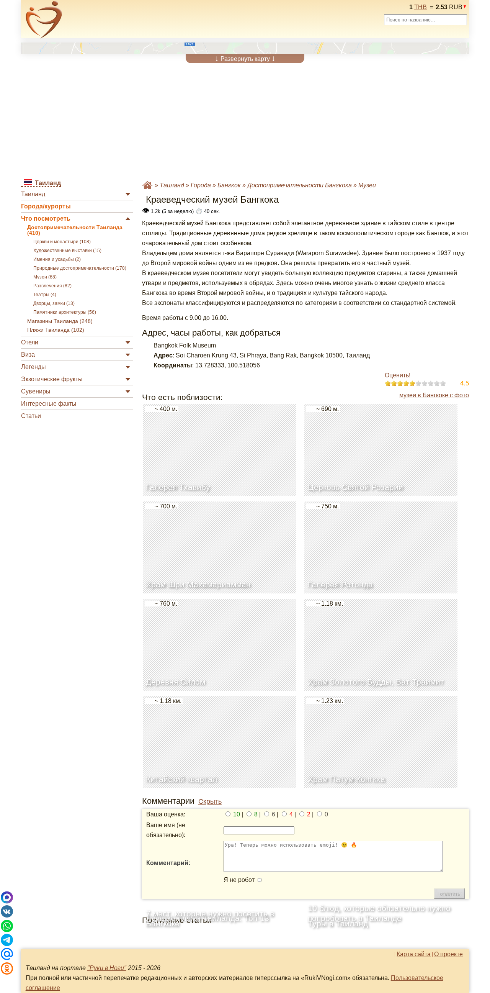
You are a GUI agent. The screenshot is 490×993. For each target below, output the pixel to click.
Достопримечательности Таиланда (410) (74, 230)
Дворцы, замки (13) (54, 303)
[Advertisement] (245, 120)
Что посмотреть (45, 218)
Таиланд (33, 194)
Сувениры (36, 391)
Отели (29, 342)
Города (201, 185)
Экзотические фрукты (52, 379)
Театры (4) (44, 294)
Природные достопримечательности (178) (79, 268)
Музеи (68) (45, 277)
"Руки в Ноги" (106, 968)
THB (420, 7)
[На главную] (44, 19)
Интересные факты (49, 403)
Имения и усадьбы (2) (57, 259)
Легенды (33, 367)
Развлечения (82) (52, 285)
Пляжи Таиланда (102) (55, 330)
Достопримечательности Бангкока (299, 185)
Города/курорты (46, 206)
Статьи (31, 416)
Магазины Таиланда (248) (60, 321)
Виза (28, 354)
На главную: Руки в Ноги (147, 185)
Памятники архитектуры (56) (64, 312)
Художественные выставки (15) (67, 250)
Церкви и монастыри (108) (62, 241)
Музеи (367, 185)
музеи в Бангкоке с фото (434, 395)
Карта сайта (414, 954)
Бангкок (229, 185)
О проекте (448, 954)
